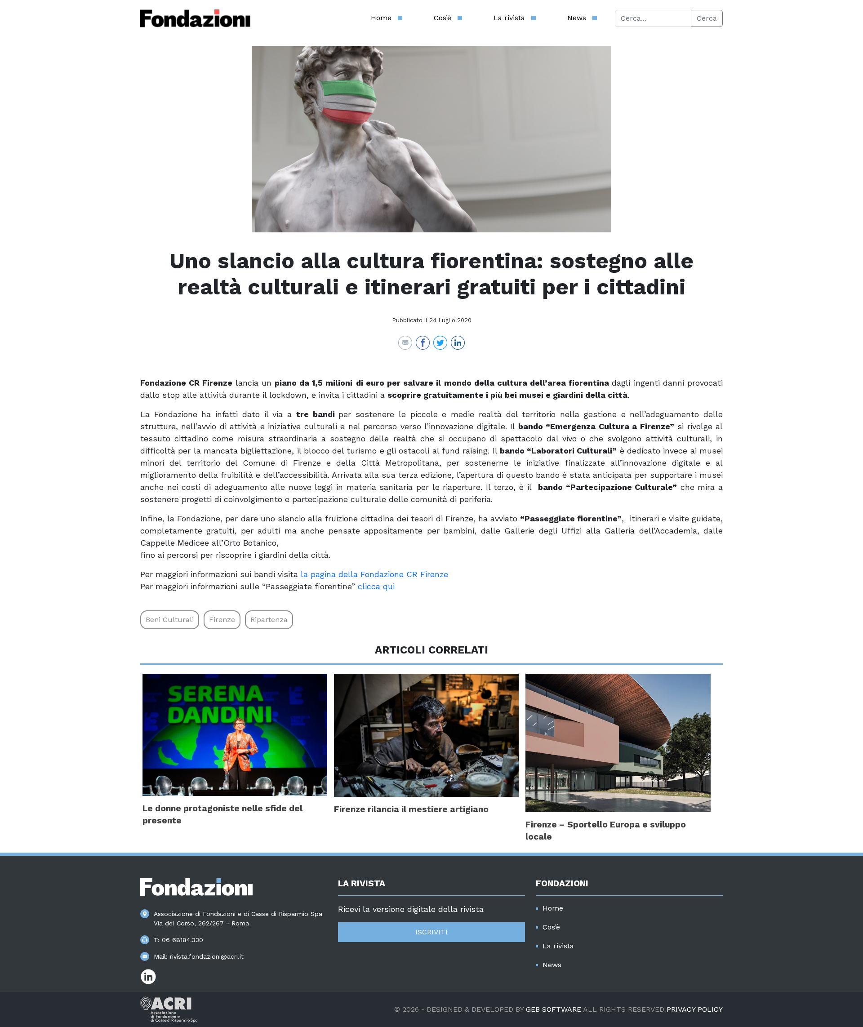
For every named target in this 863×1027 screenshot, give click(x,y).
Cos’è (442, 17)
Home (381, 17)
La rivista (509, 17)
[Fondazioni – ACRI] (195, 18)
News (576, 17)
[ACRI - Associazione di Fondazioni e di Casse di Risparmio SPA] (168, 1009)
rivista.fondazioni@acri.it (207, 956)
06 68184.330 (182, 939)
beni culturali (170, 619)
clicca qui (376, 586)
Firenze (222, 619)
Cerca (707, 18)
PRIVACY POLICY (695, 1009)
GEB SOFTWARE (553, 1009)
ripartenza (269, 619)
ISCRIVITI (431, 932)
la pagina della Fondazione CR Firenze (374, 574)
